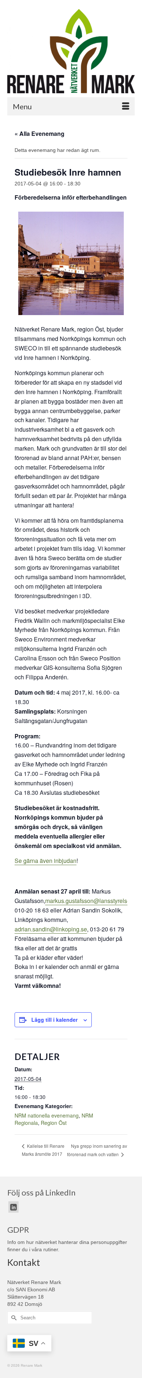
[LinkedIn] (13, 1207)
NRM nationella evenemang (47, 1115)
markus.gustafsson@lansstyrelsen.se (93, 900)
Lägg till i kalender (54, 1019)
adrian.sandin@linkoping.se (51, 929)
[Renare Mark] (71, 51)
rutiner (50, 1249)
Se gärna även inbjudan (45, 860)
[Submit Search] (12, 1317)
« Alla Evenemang (39, 133)
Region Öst (54, 1122)
